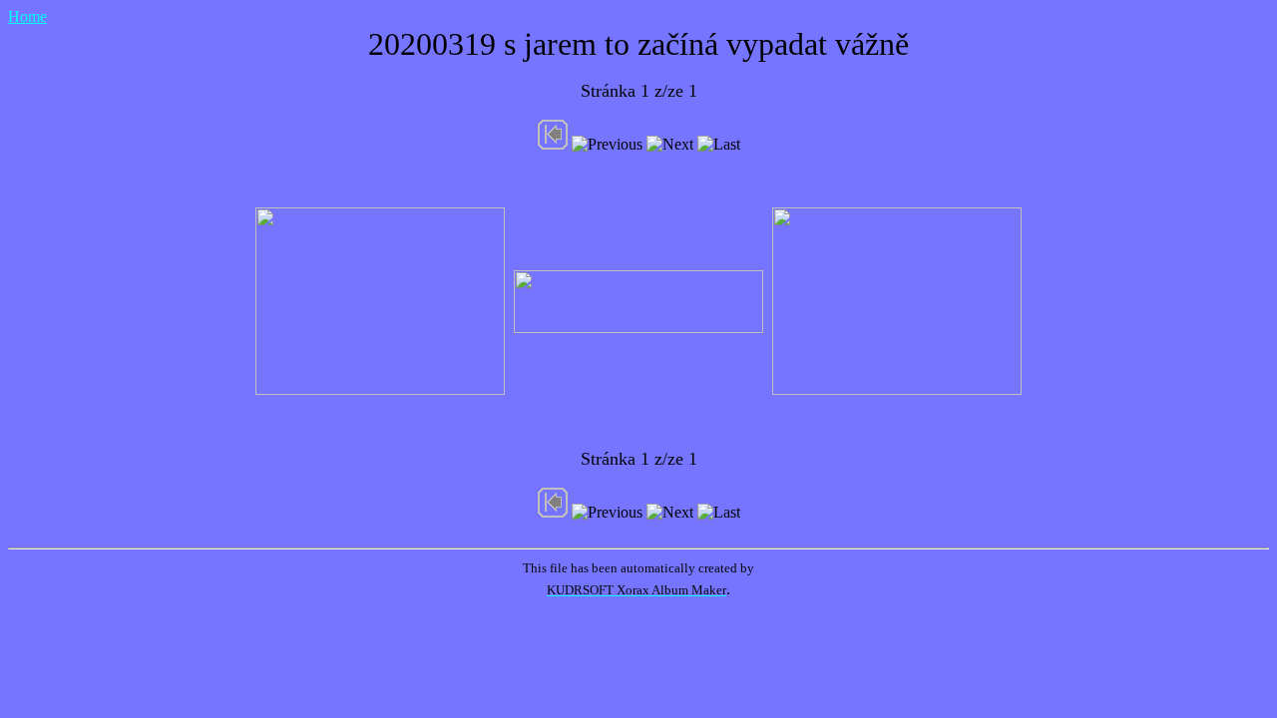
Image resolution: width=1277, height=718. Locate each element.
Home (27, 16)
